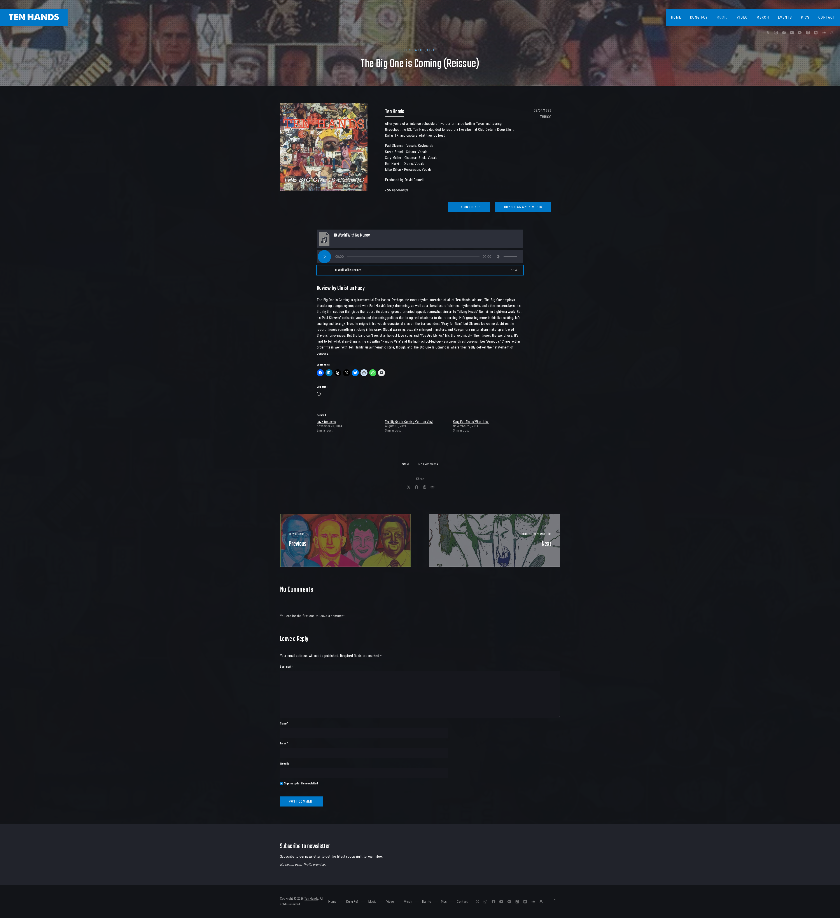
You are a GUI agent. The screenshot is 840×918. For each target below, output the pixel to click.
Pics (805, 17)
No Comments (428, 464)
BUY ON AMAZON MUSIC (523, 207)
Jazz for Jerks (326, 421)
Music (722, 17)
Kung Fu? (699, 17)
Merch (762, 17)
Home (676, 17)
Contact (826, 17)
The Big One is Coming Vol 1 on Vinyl (409, 421)
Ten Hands (414, 50)
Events (785, 17)
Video (742, 17)
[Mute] (497, 256)
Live (431, 50)
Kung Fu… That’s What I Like (471, 421)
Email (284, 743)
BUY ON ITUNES (469, 207)
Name (284, 723)
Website (284, 763)
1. (341, 270)
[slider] (510, 256)
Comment (286, 666)
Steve (406, 464)
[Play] (324, 256)
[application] (420, 256)
